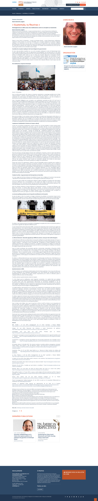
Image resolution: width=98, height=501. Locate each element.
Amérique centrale (21, 407)
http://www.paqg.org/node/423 (24, 381)
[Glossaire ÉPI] (78, 496)
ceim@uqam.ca (15, 486)
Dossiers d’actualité (17, 19)
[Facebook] (76, 2)
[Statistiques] (80, 496)
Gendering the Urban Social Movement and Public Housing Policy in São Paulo (46, 436)
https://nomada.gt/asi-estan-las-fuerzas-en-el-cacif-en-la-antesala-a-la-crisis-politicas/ (30, 370)
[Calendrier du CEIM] (83, 2)
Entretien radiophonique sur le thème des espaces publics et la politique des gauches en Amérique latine (24, 437)
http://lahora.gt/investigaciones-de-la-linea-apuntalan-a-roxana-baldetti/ (27, 356)
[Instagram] (81, 2)
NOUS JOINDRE (17, 471)
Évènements (54, 8)
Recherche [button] (45, 8)
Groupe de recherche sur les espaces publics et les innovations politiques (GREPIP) (74, 67)
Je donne (40, 489)
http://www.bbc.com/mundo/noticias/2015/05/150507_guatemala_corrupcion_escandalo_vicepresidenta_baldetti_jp (37, 326)
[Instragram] (71, 496)
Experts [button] (28, 8)
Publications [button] (36, 8)
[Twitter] (77, 2)
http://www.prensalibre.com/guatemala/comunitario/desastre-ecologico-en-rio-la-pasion (31, 378)
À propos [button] (20, 8)
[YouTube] (79, 2)
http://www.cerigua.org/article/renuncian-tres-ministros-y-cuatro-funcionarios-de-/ (30, 329)
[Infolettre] (85, 2)
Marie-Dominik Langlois (18, 29)
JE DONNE (83, 4)
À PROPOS (40, 471)
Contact (61, 8)
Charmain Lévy (40, 440)
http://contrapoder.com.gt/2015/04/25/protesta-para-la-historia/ (26, 332)
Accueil (14, 8)
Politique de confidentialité (46, 496)
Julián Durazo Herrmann (18, 440)
